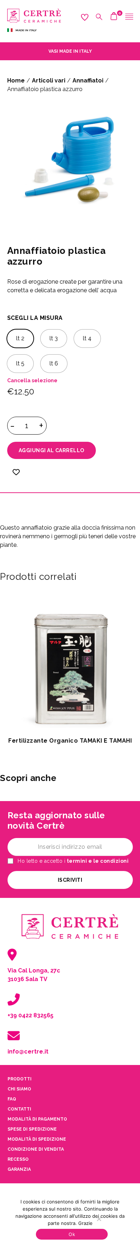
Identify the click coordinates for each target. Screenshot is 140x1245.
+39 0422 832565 (30, 1015)
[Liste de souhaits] (16, 477)
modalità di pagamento (37, 1119)
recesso (18, 1159)
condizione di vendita (36, 1149)
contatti (19, 1109)
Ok (72, 1234)
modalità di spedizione (37, 1139)
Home (16, 80)
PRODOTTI (20, 1078)
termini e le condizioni (97, 861)
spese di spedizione (32, 1129)
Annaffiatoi (88, 80)
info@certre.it (28, 1051)
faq (12, 1099)
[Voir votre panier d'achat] (114, 18)
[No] (99, 1218)
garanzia (19, 1169)
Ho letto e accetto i (72, 861)
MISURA (51, 317)
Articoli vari (48, 80)
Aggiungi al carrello (51, 450)
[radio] (20, 338)
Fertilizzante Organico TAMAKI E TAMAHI (70, 740)
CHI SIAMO (19, 1089)
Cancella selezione (32, 380)
